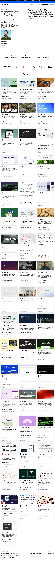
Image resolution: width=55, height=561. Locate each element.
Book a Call (45, 4)
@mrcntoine (51, 553)
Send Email (52, 4)
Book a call (36, 1)
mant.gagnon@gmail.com (36, 553)
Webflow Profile (38, 4)
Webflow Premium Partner (8, 11)
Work (32, 4)
